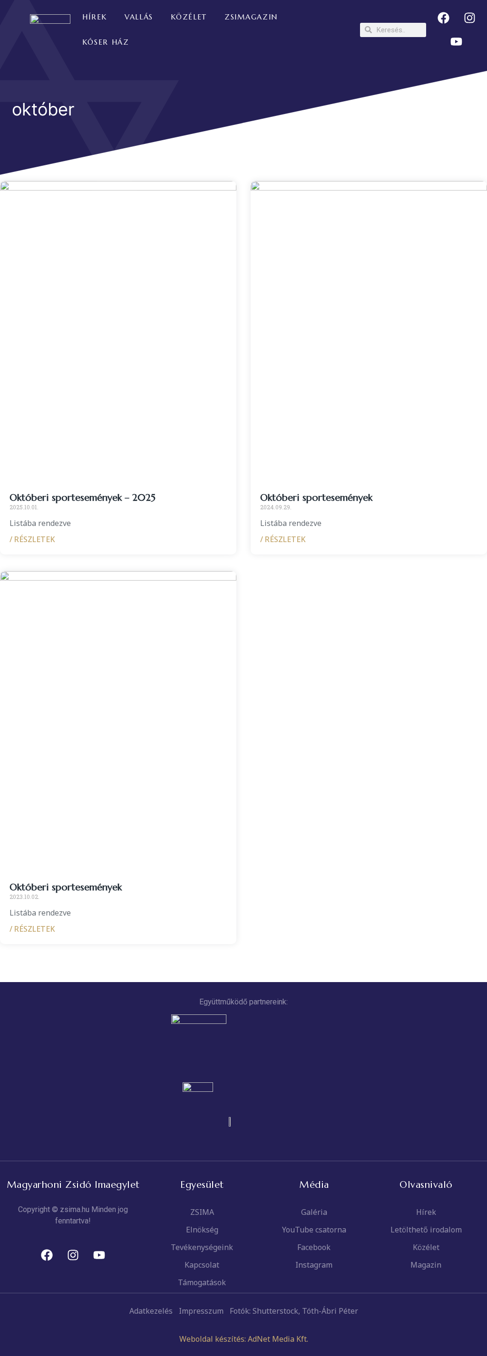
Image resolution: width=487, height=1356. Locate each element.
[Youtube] (456, 42)
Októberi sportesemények (316, 498)
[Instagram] (469, 18)
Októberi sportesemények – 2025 (83, 498)
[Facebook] (443, 18)
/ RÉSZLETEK (32, 539)
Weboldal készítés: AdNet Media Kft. (243, 1339)
